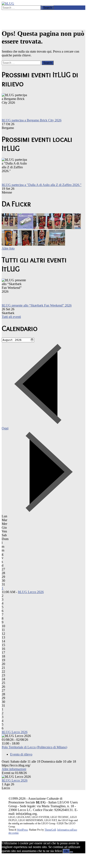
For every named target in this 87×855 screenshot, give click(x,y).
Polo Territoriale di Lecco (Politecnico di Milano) (34, 747)
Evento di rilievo (21, 754)
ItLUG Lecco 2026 (31, 592)
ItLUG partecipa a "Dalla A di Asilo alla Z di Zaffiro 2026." (42, 185)
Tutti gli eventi (11, 317)
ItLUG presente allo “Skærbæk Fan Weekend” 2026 (37, 305)
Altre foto (8, 248)
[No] (71, 852)
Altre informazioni (14, 769)
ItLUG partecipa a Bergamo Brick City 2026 (31, 120)
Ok (66, 851)
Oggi (5, 428)
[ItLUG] (8, 3)
